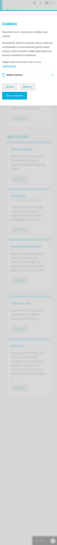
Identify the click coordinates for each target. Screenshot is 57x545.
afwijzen (27, 87)
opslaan (10, 87)
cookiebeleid (9, 66)
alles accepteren (14, 95)
